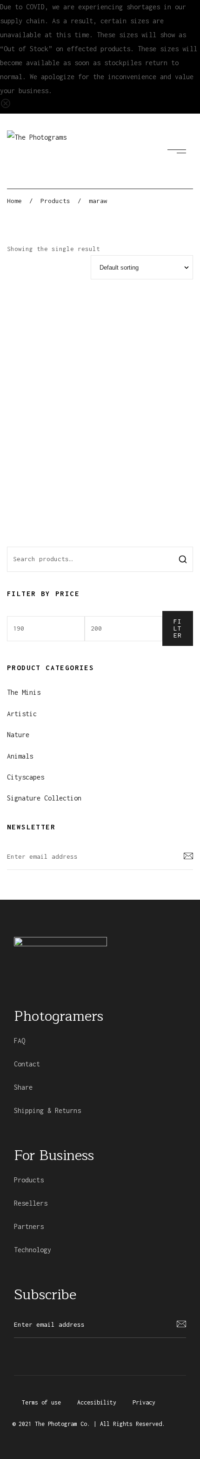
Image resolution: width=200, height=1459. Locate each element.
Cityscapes (25, 777)
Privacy (144, 1402)
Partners (29, 1226)
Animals (20, 756)
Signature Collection (44, 798)
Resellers (30, 1203)
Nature (18, 735)
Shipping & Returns (47, 1110)
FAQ (19, 1041)
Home (14, 200)
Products (29, 1180)
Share (23, 1087)
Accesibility (96, 1402)
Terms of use (41, 1402)
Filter (177, 628)
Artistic (22, 714)
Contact (27, 1064)
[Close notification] (5, 106)
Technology (32, 1250)
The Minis (23, 692)
